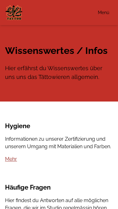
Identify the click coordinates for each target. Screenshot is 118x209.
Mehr (11, 159)
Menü (103, 12)
